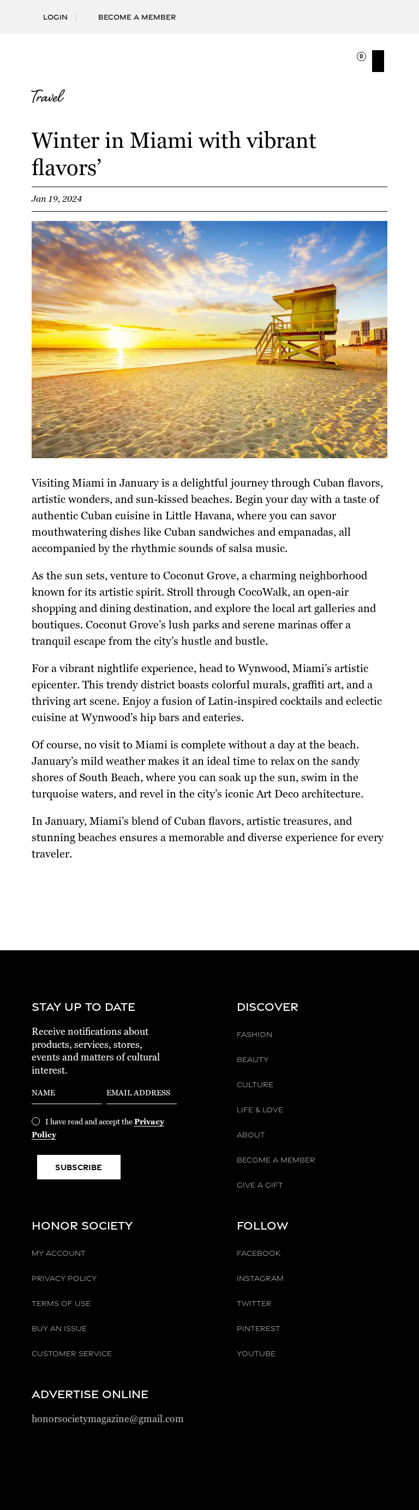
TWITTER (254, 1303)
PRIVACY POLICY (64, 1278)
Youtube (256, 1353)
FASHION (254, 1034)
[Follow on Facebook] (309, 11)
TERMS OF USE (61, 1303)
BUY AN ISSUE (59, 1328)
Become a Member (137, 17)
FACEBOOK (258, 1253)
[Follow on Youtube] (378, 11)
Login (55, 17)
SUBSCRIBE (78, 1167)
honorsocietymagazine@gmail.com (108, 1418)
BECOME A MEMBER (276, 1159)
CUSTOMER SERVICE (72, 1353)
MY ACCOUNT (59, 1253)
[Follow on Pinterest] (361, 11)
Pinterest (258, 1328)
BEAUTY (252, 1059)
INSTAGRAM (260, 1278)
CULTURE (255, 1084)
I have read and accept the (98, 1128)
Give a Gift (260, 1185)
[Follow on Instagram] (326, 11)
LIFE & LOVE (260, 1109)
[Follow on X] (343, 11)
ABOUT (251, 1134)
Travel (47, 99)
